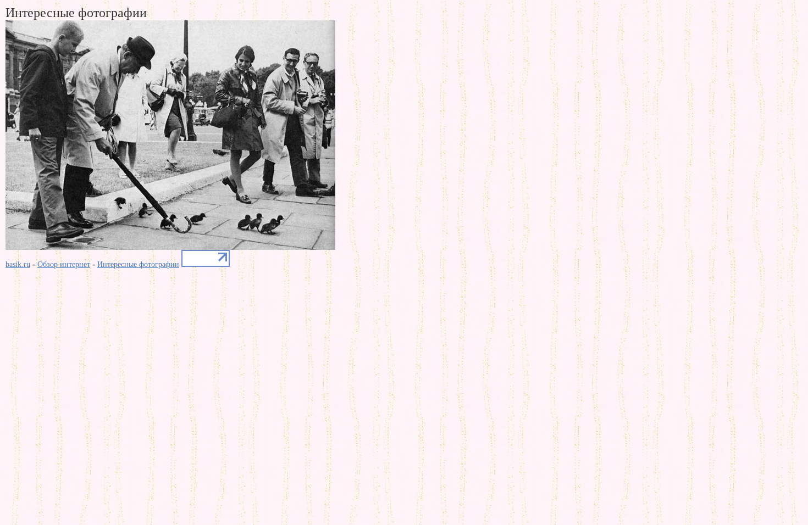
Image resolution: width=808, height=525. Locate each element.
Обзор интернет (63, 264)
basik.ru (17, 264)
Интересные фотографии (138, 264)
